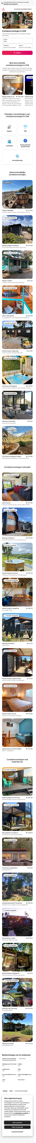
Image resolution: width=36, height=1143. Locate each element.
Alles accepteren (17, 1122)
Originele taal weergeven (10, 4)
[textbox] (9, 47)
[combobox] (17, 41)
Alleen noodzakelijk (17, 1127)
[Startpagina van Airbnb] (3, 9)
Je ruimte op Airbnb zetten (23, 9)
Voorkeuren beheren (17, 1131)
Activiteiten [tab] (22, 1058)
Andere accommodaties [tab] (9, 1058)
